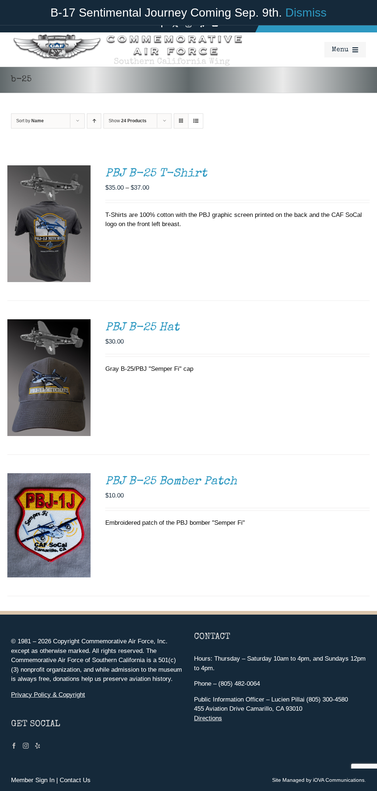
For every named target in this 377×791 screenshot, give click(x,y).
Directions (208, 718)
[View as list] (195, 121)
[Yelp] (37, 746)
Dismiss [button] (306, 12)
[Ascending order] (94, 121)
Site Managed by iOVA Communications (318, 780)
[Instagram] (26, 746)
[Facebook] (14, 746)
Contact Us (75, 780)
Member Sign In (32, 780)
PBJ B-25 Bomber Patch (171, 482)
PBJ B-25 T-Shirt (156, 174)
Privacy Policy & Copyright (48, 694)
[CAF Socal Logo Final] (127, 35)
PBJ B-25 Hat (142, 328)
